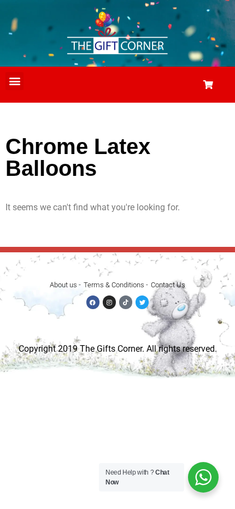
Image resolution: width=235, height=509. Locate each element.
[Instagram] (109, 302)
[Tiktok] (125, 302)
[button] (14, 81)
